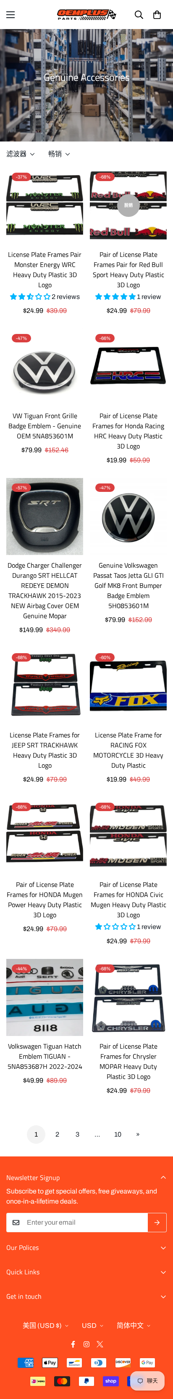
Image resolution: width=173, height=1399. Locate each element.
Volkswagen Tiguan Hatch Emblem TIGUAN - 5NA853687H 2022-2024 (45, 1056)
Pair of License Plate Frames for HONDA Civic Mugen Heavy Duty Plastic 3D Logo (128, 899)
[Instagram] (86, 1344)
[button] (157, 14)
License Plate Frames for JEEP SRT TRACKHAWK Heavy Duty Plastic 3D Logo (45, 750)
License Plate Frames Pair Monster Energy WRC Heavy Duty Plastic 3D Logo (44, 269)
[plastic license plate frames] (44, 205)
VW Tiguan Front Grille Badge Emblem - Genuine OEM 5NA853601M (44, 426)
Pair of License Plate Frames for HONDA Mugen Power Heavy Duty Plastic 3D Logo (45, 899)
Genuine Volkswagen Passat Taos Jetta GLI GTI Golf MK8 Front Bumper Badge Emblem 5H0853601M (128, 585)
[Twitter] (100, 1344)
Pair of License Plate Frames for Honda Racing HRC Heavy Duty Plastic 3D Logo (128, 431)
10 (117, 1134)
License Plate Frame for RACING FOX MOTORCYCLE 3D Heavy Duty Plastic (128, 750)
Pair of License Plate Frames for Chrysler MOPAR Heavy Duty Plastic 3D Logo (128, 1061)
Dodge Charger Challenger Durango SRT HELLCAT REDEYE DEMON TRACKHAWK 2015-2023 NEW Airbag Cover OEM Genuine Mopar (45, 590)
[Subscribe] (157, 1222)
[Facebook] (73, 1344)
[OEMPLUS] (86, 14)
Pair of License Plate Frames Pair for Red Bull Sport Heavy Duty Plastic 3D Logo (128, 269)
